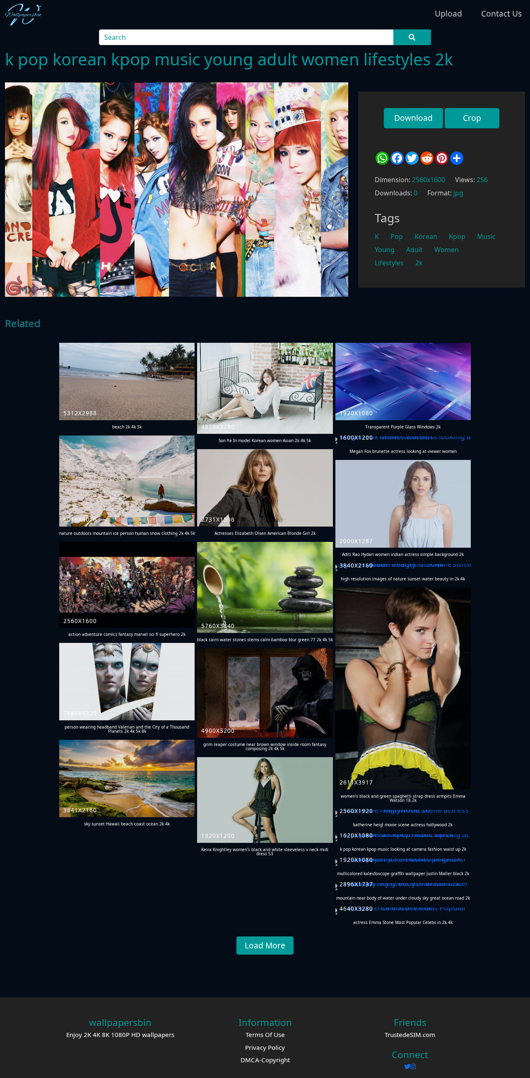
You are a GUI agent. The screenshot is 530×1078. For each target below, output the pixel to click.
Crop (472, 117)
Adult (414, 249)
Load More (265, 945)
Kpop (457, 236)
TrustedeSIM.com (410, 1034)
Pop (396, 236)
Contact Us (501, 13)
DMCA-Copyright (265, 1060)
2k (419, 262)
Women (446, 249)
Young (385, 249)
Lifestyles (389, 262)
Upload (448, 13)
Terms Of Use (265, 1034)
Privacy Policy (265, 1047)
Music (486, 236)
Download (413, 117)
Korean (425, 236)
